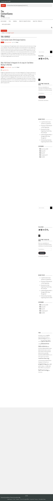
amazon (40, 335)
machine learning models (42, 360)
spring (45, 367)
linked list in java (42, 356)
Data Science (3, 21)
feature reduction (48, 350)
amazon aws (44, 335)
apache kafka (40, 337)
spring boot (48, 367)
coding (39, 343)
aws (48, 338)
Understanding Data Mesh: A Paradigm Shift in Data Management (46, 136)
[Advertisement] (45, 42)
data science (42, 346)
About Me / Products (37, 21)
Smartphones (43, 155)
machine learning (43, 358)
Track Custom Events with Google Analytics (13, 39)
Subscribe (42, 97)
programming (42, 364)
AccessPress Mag (17, 497)
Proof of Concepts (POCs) (25, 21)
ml (47, 360)
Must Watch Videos (6, 24)
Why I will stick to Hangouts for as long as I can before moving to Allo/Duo (17, 63)
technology (45, 370)
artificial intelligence (42, 338)
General (15, 21)
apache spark (45, 337)
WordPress (8, 497)
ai (38, 335)
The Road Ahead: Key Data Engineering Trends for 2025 (18, 5)
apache (48, 335)
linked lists (47, 356)
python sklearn (41, 366)
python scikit (49, 364)
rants (45, 366)
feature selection (41, 351)
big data (48, 341)
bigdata (43, 341)
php (48, 362)
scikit (47, 366)
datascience (45, 343)
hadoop (45, 351)
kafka (39, 356)
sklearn (42, 367)
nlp (46, 362)
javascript (50, 354)
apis (49, 337)
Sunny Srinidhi (8, 42)
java (48, 351)
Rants (42, 153)
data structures (41, 350)
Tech (10, 21)
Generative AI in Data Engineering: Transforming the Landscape (46, 131)
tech (39, 370)
